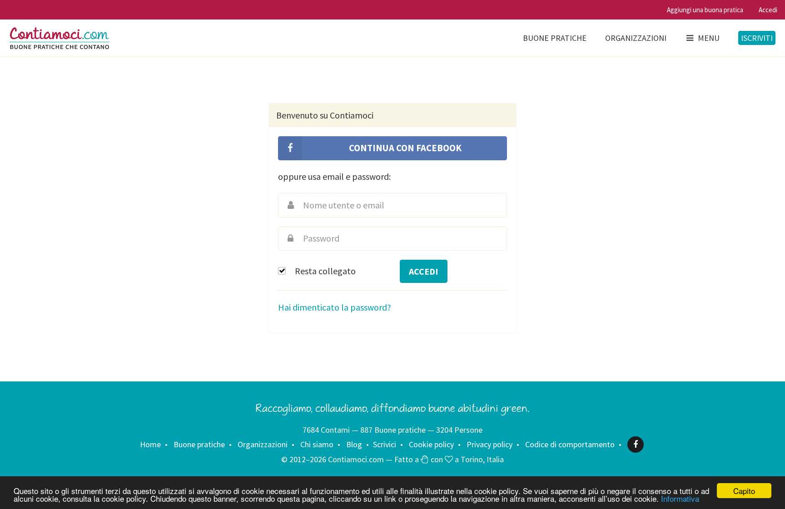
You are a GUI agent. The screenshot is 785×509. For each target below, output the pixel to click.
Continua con (404, 148)
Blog (354, 444)
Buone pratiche (554, 38)
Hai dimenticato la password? (334, 307)
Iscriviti (757, 38)
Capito (744, 490)
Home (150, 444)
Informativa (680, 498)
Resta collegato (325, 271)
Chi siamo (316, 444)
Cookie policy (431, 444)
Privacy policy (489, 444)
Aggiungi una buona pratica (705, 9)
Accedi (768, 9)
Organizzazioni (635, 38)
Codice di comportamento (570, 444)
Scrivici (384, 444)
